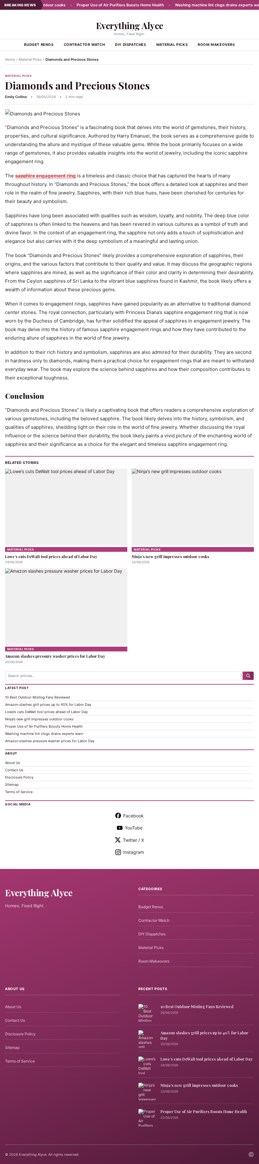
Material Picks (172, 44)
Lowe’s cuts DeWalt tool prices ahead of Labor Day (51, 556)
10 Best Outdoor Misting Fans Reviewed (37, 697)
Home (10, 59)
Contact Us (14, 770)
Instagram (133, 852)
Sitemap (12, 784)
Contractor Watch (84, 44)
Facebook (133, 815)
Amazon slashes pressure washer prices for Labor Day (55, 656)
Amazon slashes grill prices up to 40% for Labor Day (48, 704)
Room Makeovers (216, 44)
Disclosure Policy (19, 777)
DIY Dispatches (130, 44)
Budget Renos (38, 44)
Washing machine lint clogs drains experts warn (204, 5)
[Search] (248, 676)
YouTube (133, 827)
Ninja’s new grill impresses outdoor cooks (170, 556)
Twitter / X (133, 840)
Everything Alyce (129, 25)
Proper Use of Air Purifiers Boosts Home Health (105, 5)
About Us (12, 763)
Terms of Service (19, 792)
